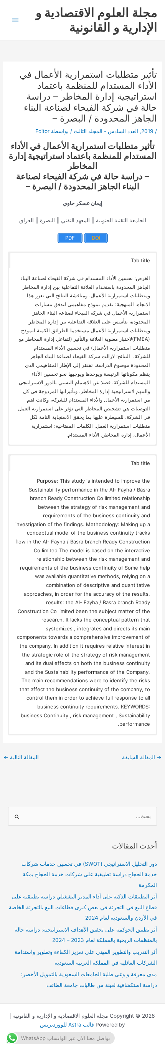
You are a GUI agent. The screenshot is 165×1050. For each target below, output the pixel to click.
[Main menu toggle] (15, 20)
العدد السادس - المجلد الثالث (106, 131)
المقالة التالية (21, 757)
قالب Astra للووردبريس (67, 1025)
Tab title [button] (140, 260)
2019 (147, 131)
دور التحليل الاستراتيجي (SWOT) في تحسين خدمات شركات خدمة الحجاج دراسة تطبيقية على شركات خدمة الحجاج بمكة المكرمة (89, 874)
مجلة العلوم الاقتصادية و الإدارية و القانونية (96, 20)
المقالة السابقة (142, 757)
